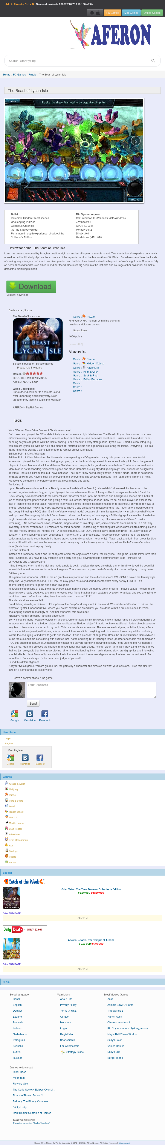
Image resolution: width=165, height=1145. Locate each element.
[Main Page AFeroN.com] (111, 35)
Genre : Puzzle (84, 316)
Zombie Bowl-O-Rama (120, 1004)
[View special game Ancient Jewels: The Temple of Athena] (11, 949)
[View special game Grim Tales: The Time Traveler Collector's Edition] (11, 898)
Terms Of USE (68, 1010)
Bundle (12, 862)
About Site (66, 999)
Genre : (77, 383)
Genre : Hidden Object (88, 363)
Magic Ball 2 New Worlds (122, 1034)
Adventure (14, 834)
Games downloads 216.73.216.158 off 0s (49, 4)
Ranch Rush (114, 1016)
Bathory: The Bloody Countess (30, 1101)
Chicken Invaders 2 (118, 1022)
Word (11, 806)
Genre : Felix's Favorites (87, 379)
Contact (64, 1016)
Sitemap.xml (124, 1142)
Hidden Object (15, 811)
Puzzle (33, 74)
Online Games (152, 12)
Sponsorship (67, 1040)
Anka (110, 999)
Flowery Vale (20, 1083)
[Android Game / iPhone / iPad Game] (95, 12)
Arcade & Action (16, 783)
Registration (67, 1034)
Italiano (17, 1028)
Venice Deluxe (115, 1046)
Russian (18, 1057)
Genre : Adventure (86, 367)
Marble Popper (16, 823)
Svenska (18, 1046)
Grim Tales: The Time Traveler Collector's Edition (91, 889)
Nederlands (20, 1034)
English (17, 1004)
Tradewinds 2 (115, 1010)
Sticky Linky (20, 1107)
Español (18, 1016)
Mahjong (13, 789)
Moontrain (19, 1077)
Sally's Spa (113, 1051)
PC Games (112, 12)
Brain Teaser (15, 828)
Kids (10, 845)
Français (18, 1022)
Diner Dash (19, 1072)
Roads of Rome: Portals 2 (28, 1095)
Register (9, 743)
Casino (12, 856)
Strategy (13, 851)
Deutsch (18, 1010)
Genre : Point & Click (85, 371)
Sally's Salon (114, 1040)
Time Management (18, 839)
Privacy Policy (68, 1004)
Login (8, 738)
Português (19, 1040)
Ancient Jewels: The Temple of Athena (91, 940)
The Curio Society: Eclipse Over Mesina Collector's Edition (36, 1089)
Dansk (16, 999)
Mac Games (131, 12)
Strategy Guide (75, 1052)
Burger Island (115, 1057)
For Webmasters (69, 1046)
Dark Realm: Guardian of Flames (32, 1113)
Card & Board (15, 800)
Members (65, 1022)
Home (6, 74)
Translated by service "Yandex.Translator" (31, 1122)
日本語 (17, 1051)
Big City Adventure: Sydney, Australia (129, 1028)
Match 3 (12, 817)
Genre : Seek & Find (85, 375)
